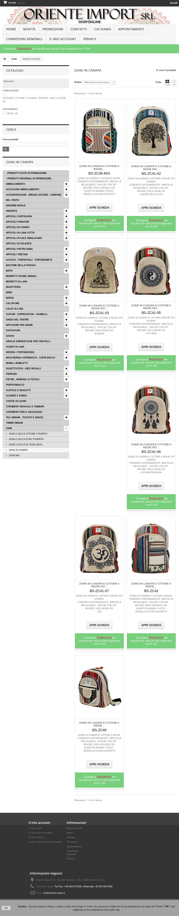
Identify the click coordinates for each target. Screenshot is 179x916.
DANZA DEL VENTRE (17, 319)
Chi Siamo (102, 29)
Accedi (173, 3)
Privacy (89, 39)
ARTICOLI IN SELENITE (19, 243)
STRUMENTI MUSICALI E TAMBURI (25, 406)
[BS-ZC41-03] (99, 270)
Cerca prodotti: (11, 139)
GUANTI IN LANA (15, 346)
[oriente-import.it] (89, 15)
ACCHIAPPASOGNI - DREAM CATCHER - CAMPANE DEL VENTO (33, 197)
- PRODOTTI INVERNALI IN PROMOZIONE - (29, 178)
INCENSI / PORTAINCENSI (20, 352)
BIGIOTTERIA (13, 287)
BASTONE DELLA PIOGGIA (21, 265)
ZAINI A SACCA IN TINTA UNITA (25, 444)
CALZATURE (12, 303)
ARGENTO (11, 211)
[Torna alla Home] (4, 59)
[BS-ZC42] (151, 548)
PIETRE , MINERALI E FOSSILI (23, 379)
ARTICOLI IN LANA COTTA (20, 232)
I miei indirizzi (36, 837)
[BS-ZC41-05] (151, 270)
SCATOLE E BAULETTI (18, 390)
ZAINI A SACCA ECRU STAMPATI (26, 439)
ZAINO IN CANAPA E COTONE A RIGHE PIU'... (151, 168)
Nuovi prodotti (74, 828)
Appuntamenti (131, 29)
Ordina (78, 82)
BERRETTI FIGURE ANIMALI (21, 276)
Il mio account (39, 822)
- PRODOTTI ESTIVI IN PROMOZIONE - (27, 173)
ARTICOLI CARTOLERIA (19, 216)
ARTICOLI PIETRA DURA (19, 249)
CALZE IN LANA (14, 308)
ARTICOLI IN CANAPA (18, 227)
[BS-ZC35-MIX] (99, 130)
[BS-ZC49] (99, 687)
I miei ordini (35, 828)
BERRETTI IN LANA (16, 281)
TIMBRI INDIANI (14, 423)
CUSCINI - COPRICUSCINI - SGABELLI (26, 314)
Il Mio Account (62, 39)
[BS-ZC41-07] (99, 548)
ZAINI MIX (14, 455)
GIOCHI (10, 336)
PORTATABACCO (15, 385)
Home (70, 833)
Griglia (167, 85)
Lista (174, 85)
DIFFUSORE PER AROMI (19, 325)
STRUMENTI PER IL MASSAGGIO (24, 412)
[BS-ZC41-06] (151, 409)
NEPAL (12, 113)
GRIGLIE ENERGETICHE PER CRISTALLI (28, 341)
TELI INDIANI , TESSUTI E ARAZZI (24, 417)
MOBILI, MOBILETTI (17, 363)
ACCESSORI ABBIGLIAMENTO (22, 189)
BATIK (9, 270)
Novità (29, 29)
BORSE (10, 298)
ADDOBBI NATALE (16, 205)
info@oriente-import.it (54, 893)
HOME (11, 29)
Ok (6, 908)
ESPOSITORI (13, 330)
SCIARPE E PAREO (16, 395)
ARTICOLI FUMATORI (17, 221)
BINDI (9, 292)
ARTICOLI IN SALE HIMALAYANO (24, 238)
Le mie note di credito (40, 833)
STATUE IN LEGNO (16, 401)
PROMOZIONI (52, 29)
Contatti (78, 29)
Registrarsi (24, 48)
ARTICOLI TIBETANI (17, 254)
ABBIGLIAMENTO (15, 184)
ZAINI (9, 428)
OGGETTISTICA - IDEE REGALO (23, 368)
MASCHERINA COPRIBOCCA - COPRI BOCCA (30, 357)
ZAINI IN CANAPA (18, 450)
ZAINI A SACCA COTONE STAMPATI (27, 433)
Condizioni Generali (24, 39)
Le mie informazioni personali (45, 842)
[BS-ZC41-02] (151, 130)
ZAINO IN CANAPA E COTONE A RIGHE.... (99, 168)
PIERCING (11, 374)
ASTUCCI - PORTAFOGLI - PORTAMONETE (29, 260)
